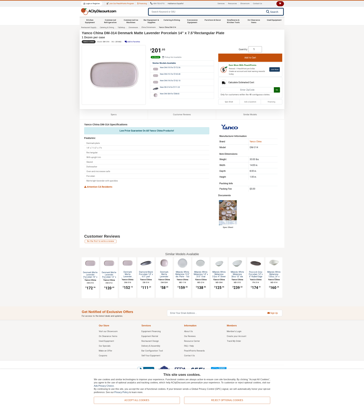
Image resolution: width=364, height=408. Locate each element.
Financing (142, 3)
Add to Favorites (133, 42)
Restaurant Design (150, 341)
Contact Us (257, 3)
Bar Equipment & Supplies (151, 21)
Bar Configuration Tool (152, 351)
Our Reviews (190, 336)
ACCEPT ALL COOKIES (136, 400)
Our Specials (104, 346)
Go (277, 90)
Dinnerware (133, 27)
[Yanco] (229, 127)
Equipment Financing (151, 331)
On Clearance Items (254, 21)
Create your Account (236, 336)
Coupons (103, 355)
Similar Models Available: (164, 63)
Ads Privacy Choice (104, 386)
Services (221, 3)
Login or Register (92, 4)
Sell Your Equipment (150, 355)
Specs (114, 114)
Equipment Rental (149, 336)
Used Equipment (274, 20)
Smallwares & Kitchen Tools (233, 21)
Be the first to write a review (100, 241)
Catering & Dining (172, 20)
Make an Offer (105, 351)
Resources (232, 3)
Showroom (245, 3)
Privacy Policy (121, 392)
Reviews (182, 114)
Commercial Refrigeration (110, 21)
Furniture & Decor (213, 20)
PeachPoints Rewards (194, 351)
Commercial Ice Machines (131, 21)
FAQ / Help (189, 346)
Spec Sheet (229, 102)
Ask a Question (250, 102)
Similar (250, 114)
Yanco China (88, 42)
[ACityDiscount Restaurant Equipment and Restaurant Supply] (98, 11)
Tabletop (121, 27)
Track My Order (234, 341)
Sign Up (274, 313)
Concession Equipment (192, 21)
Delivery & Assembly (150, 346)
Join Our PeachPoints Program (121, 3)
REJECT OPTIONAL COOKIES (227, 400)
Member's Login (234, 331)
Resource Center (192, 341)
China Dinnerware (148, 27)
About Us (188, 331)
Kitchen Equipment (90, 21)
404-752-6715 (158, 3)
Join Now (275, 69)
